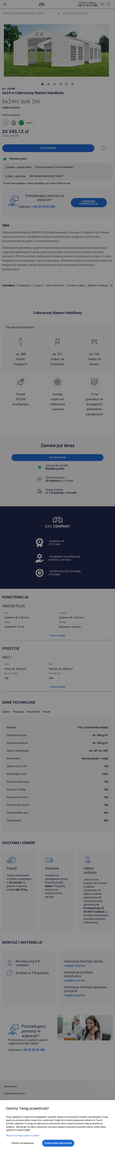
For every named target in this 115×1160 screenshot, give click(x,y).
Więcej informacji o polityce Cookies (22, 1135)
